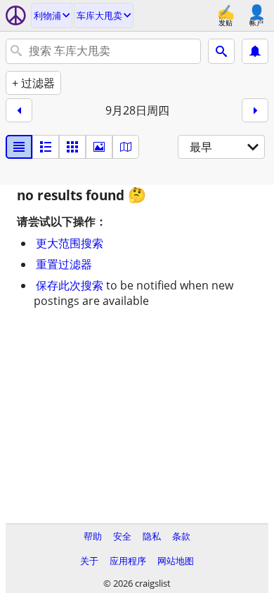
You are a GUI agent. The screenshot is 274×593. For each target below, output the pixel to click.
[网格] (72, 147)
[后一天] (255, 110)
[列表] (19, 147)
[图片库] (99, 147)
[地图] (125, 147)
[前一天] (19, 110)
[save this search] (255, 51)
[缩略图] (45, 147)
